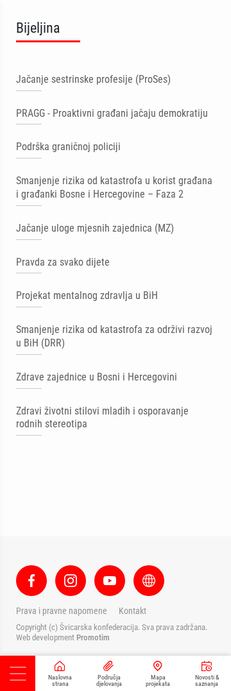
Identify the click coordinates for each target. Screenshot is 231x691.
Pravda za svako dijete (63, 262)
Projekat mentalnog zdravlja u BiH (87, 295)
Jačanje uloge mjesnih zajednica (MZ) (95, 228)
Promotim (93, 637)
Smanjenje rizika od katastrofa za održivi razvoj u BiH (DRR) (114, 336)
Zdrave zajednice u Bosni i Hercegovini (96, 377)
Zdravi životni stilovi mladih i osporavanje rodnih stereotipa (102, 418)
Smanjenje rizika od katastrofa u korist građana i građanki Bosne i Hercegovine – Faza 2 (114, 187)
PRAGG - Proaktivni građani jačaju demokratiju (112, 113)
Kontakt (132, 611)
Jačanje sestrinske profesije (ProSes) (93, 79)
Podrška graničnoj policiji (68, 147)
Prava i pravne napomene (61, 611)
